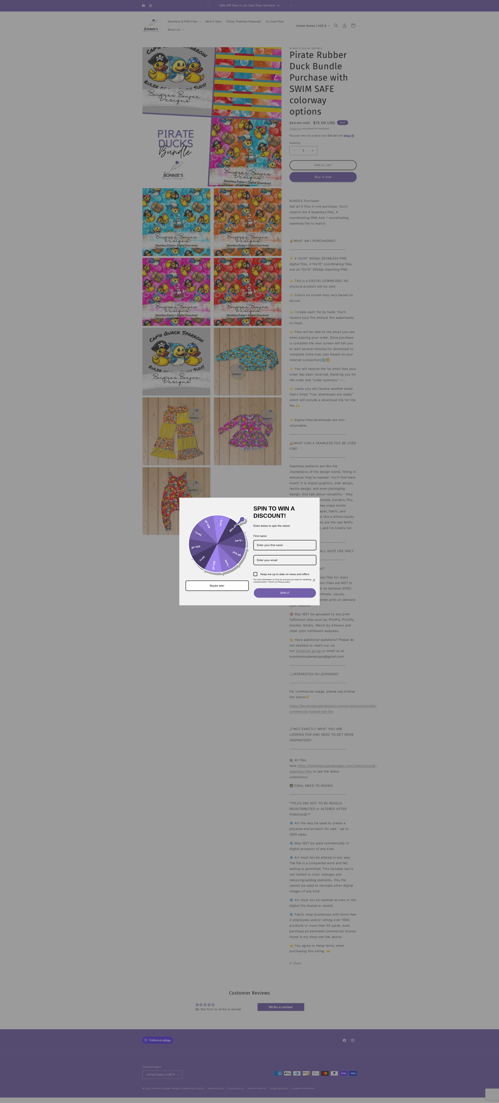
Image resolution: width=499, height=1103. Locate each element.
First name (260, 535)
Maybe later (217, 585)
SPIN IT (285, 592)
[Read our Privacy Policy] (314, 580)
